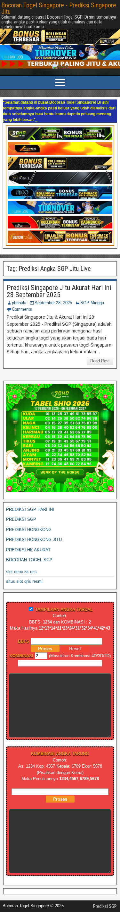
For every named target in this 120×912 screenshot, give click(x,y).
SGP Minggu (92, 285)
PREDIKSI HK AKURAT (28, 532)
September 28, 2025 (53, 285)
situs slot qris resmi (24, 564)
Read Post (100, 343)
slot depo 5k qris (21, 554)
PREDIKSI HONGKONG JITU (34, 522)
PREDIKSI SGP (21, 502)
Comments (22, 291)
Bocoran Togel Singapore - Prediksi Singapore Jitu (58, 8)
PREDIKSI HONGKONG (29, 512)
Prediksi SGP (105, 889)
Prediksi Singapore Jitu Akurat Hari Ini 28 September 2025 (59, 273)
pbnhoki (19, 285)
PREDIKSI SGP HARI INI (30, 492)
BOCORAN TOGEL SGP (29, 542)
